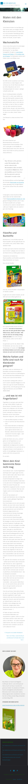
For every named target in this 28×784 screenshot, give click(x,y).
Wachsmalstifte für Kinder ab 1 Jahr (16, 199)
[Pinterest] (17, 770)
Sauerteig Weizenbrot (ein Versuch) (11, 757)
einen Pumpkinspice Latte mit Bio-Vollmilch (13, 705)
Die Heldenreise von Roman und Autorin (12, 754)
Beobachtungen (6, 760)
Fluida (14, 779)
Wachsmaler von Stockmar (17, 182)
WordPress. (19, 779)
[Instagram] (13, 770)
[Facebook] (10, 770)
